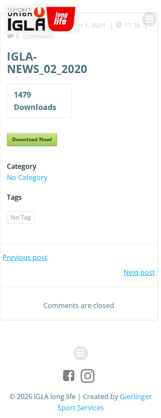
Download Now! (32, 139)
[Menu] (149, 19)
